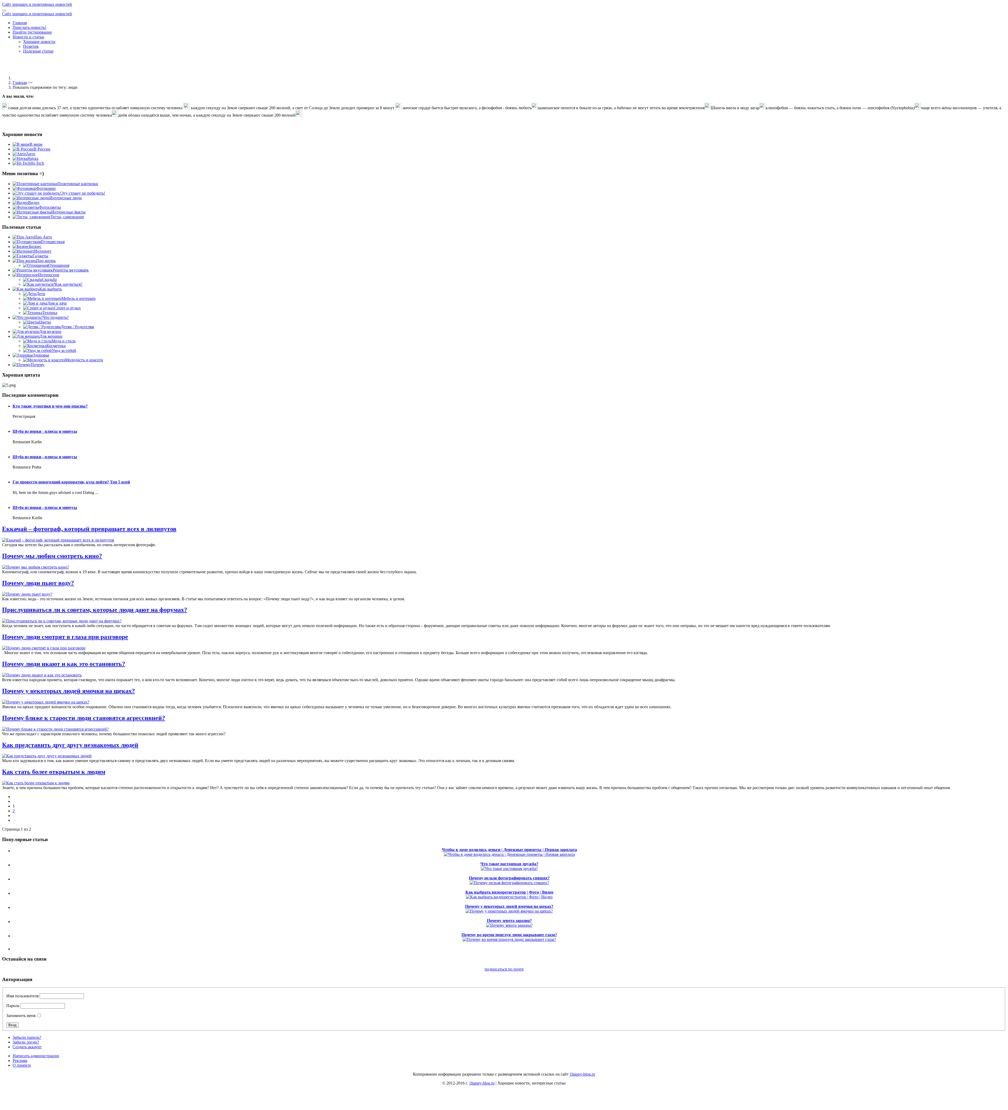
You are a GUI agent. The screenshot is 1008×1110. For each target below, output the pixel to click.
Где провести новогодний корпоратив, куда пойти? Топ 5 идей (71, 482)
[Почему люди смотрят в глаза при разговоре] (44, 648)
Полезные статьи (38, 51)
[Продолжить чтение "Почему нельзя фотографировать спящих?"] (509, 882)
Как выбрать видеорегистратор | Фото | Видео (509, 892)
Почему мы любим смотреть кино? (52, 556)
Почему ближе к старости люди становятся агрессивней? (83, 718)
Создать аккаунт (27, 1047)
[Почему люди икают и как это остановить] (42, 675)
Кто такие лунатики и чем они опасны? (50, 406)
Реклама (20, 1060)
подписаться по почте (504, 969)
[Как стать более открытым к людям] (36, 783)
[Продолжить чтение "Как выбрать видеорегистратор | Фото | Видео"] (509, 897)
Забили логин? (26, 1042)
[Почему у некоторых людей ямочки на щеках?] (45, 702)
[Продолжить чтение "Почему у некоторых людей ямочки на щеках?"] (509, 911)
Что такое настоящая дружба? (509, 864)
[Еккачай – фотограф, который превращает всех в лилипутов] (58, 540)
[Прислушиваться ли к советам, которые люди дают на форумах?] (62, 621)
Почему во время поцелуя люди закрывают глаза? (509, 934)
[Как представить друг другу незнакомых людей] (47, 756)
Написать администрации (36, 1056)
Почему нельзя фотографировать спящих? (509, 878)
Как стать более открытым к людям (53, 771)
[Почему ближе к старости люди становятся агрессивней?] (55, 729)
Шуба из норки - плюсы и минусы (45, 431)
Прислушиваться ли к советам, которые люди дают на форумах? (94, 609)
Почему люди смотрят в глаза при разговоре (65, 636)
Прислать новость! (29, 27)
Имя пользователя (22, 996)
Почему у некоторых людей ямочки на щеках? (68, 690)
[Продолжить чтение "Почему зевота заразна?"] (509, 925)
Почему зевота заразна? (509, 920)
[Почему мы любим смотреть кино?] (35, 567)
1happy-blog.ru (582, 1074)
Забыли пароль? (27, 1037)
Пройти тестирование (32, 32)
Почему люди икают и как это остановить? (63, 663)
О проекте (22, 1065)
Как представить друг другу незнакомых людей (70, 745)
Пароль (12, 1005)
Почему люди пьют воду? (38, 583)
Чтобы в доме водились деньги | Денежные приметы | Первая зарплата (509, 849)
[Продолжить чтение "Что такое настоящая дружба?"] (509, 868)
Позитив (31, 46)
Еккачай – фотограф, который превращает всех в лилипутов (89, 528)
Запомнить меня (20, 1015)
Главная (20, 22)
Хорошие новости (39, 41)
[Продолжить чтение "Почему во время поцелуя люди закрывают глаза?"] (509, 939)
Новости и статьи (28, 37)
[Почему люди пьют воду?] (27, 594)
